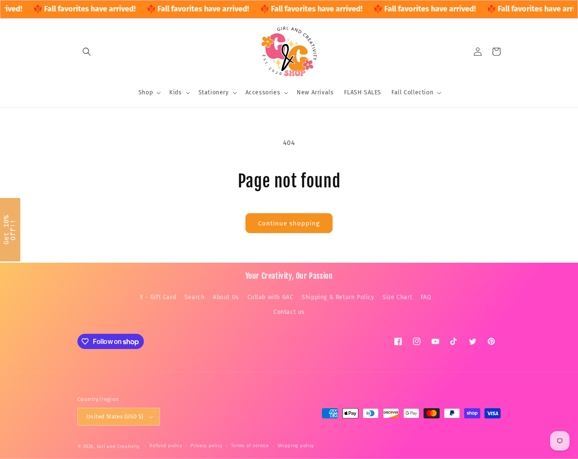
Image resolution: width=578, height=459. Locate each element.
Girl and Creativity (118, 446)
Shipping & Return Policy (338, 297)
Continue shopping (289, 223)
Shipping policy (296, 445)
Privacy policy (206, 445)
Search (194, 297)
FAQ (426, 297)
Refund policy (165, 445)
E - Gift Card (158, 297)
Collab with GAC (271, 297)
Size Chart (397, 297)
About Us (226, 297)
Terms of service (250, 445)
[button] (86, 51)
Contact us (289, 312)
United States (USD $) (114, 416)
